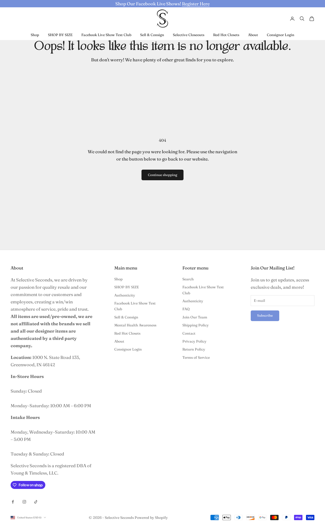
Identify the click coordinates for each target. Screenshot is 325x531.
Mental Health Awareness (135, 325)
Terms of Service (196, 357)
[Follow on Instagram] (24, 502)
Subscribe (265, 315)
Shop (35, 35)
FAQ (186, 309)
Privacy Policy (194, 341)
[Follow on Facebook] (13, 502)
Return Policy (193, 349)
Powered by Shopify (151, 517)
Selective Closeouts (188, 35)
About (253, 35)
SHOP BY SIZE (60, 35)
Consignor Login (280, 35)
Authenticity (124, 295)
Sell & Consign (152, 35)
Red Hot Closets (226, 35)
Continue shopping (162, 175)
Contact (188, 333)
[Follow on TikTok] (36, 502)
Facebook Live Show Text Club (106, 35)
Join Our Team (194, 317)
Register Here (196, 3)
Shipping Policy (195, 325)
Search (188, 279)
